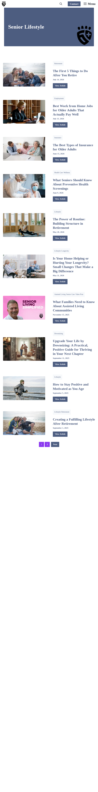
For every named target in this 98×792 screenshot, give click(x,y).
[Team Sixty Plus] (3, 4)
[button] (61, 4)
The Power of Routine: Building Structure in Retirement (69, 223)
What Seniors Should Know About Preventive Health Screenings (72, 184)
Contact (74, 3)
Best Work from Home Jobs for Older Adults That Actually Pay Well (73, 110)
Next (55, 444)
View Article (60, 86)
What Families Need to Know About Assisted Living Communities (74, 306)
